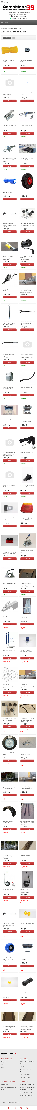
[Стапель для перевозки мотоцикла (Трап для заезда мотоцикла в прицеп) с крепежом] (27, 1016)
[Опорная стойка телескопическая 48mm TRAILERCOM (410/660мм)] (9, 312)
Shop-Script (4, 1062)
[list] (16, 38)
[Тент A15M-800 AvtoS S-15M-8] (9, 475)
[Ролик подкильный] (27, 982)
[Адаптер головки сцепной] (9, 606)
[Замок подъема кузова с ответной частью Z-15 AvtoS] (9, 148)
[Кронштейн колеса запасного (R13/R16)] (27, 743)
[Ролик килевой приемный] (27, 948)
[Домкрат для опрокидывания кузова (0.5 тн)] (9, 674)
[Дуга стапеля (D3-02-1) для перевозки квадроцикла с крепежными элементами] (27, 708)
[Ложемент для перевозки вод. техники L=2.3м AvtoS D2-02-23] (27, 811)
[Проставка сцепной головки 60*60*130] (9, 377)
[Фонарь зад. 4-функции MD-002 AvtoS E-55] (27, 508)
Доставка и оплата (25, 1069)
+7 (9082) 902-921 (19, 16)
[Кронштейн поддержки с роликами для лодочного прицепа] (27, 213)
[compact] (19, 38)
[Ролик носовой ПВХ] (9, 982)
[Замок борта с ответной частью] (9, 115)
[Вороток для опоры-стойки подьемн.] (9, 83)
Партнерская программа (8, 1087)
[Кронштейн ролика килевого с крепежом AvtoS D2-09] (9, 246)
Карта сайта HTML (25, 1074)
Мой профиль (5, 1090)
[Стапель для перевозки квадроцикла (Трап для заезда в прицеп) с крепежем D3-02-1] (9, 442)
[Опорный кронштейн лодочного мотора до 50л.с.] (9, 913)
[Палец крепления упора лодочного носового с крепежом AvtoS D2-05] (27, 344)
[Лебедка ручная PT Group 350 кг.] (9, 279)
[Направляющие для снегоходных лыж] (27, 845)
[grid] (13, 38)
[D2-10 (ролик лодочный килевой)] (9, 50)
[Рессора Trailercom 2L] (27, 377)
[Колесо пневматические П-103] (27, 181)
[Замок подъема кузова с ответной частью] (27, 115)
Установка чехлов (25, 1077)
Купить (10, 68)
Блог (2, 1067)
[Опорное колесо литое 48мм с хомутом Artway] (9, 879)
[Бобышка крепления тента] (27, 50)
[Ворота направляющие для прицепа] (9, 640)
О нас (21, 1072)
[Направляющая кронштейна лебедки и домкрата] (9, 845)
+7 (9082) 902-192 (29, 1087)
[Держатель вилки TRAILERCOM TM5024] (27, 640)
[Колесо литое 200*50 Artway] (9, 743)
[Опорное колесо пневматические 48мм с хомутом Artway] (27, 879)
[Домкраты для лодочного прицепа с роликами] (9, 708)
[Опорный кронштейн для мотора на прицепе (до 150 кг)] (27, 312)
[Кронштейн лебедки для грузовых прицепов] (9, 777)
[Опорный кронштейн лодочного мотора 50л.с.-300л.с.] (9, 344)
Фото (2, 1064)
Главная (3, 28)
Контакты (22, 1066)
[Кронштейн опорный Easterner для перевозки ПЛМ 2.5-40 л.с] (9, 213)
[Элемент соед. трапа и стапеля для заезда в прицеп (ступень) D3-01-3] (27, 573)
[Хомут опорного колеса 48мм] (27, 540)
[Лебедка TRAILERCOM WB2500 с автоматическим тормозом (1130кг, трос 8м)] (27, 246)
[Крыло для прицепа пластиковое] (9, 811)
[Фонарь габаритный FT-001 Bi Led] (9, 508)
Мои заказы (4, 1084)
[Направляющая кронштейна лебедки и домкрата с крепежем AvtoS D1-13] (27, 279)
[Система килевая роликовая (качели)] (27, 410)
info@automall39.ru (27, 1095)
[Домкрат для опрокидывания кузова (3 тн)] (27, 674)
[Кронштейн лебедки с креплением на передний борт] (27, 777)
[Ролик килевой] (9, 410)
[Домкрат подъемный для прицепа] (27, 83)
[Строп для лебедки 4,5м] (27, 442)
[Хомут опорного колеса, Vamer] (9, 573)
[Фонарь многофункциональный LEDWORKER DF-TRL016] (9, 540)
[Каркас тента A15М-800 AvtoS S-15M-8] (27, 148)
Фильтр (8, 37)
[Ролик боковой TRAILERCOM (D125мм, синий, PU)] (9, 948)
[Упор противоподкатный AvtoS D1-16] (27, 475)
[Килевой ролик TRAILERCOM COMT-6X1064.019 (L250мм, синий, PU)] (9, 181)
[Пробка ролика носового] (27, 913)
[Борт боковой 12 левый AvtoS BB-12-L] (27, 606)
